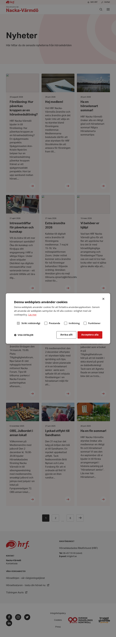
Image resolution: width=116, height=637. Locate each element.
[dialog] (58, 318)
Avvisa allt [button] (66, 335)
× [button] (103, 298)
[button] (23, 335)
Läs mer (32, 314)
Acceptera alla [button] (90, 335)
